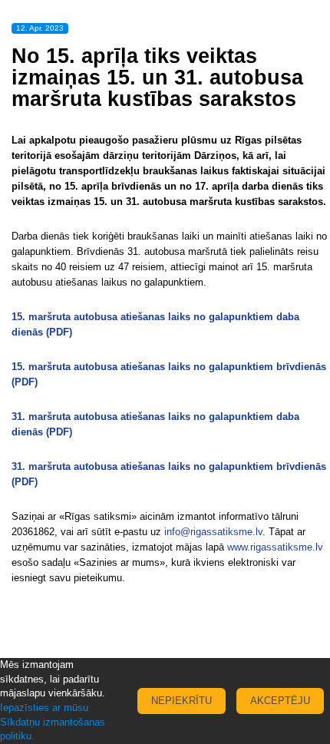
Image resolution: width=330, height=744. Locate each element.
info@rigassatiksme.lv (213, 531)
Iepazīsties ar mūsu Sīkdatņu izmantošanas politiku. (52, 722)
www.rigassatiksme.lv (275, 547)
